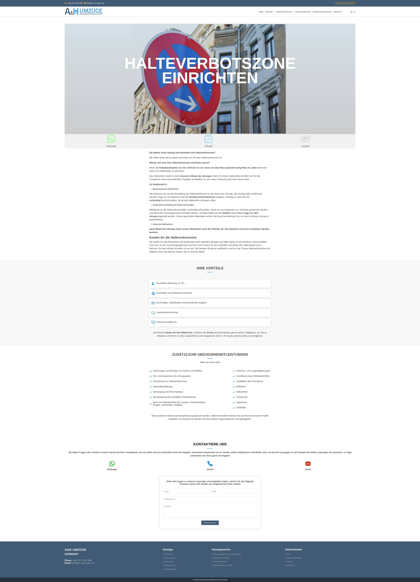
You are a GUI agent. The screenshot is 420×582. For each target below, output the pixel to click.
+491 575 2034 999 (74, 3)
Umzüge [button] (269, 12)
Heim (261, 12)
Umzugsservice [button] (284, 12)
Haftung (289, 561)
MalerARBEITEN (303, 12)
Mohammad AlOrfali (207, 580)
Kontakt (337, 12)
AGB (288, 554)
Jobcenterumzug (170, 569)
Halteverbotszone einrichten (223, 565)
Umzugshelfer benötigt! (221, 558)
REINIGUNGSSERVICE (322, 12)
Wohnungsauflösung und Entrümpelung (227, 554)
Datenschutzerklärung (294, 558)
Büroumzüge (168, 561)
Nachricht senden (210, 523)
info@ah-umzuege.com (95, 3)
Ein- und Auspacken (220, 561)
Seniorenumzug (169, 558)
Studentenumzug (170, 565)
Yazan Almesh (222, 580)
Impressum (291, 565)
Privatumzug (168, 554)
